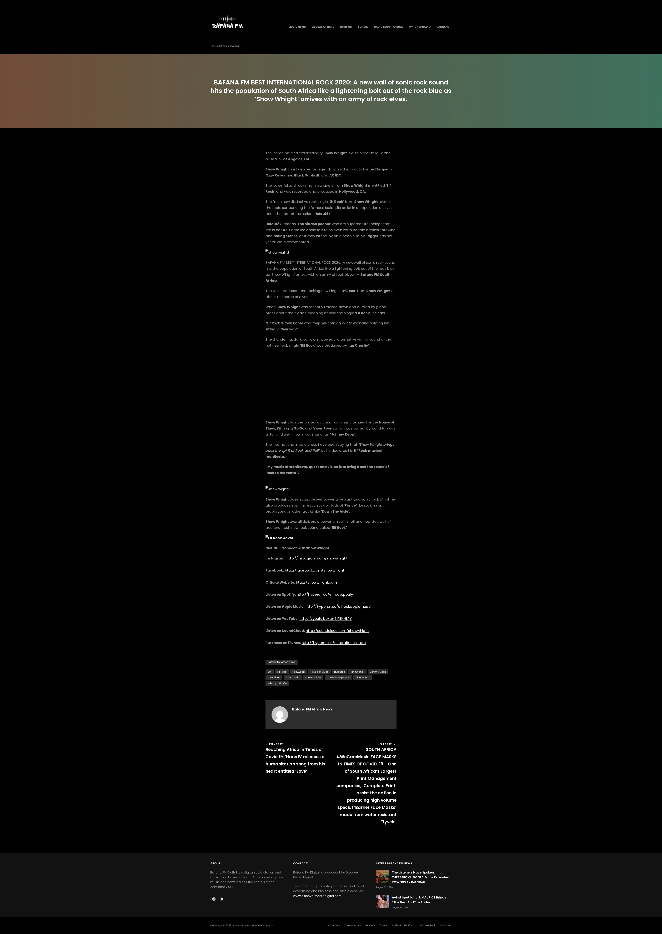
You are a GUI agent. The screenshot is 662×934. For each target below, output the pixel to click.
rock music (292, 677)
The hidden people (338, 677)
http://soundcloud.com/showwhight (337, 630)
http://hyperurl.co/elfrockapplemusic (338, 606)
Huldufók (339, 672)
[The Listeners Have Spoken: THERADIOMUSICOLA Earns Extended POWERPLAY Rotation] (382, 876)
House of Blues (319, 672)
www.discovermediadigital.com (317, 896)
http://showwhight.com (316, 582)
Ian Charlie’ (357, 672)
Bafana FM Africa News (281, 662)
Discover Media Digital (260, 925)
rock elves (274, 677)
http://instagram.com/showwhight (317, 558)
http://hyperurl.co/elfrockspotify (325, 594)
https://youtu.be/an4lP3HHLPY (325, 618)
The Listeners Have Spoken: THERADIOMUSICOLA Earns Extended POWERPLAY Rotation (420, 877)
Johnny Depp (378, 672)
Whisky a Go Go (277, 683)
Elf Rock (282, 672)
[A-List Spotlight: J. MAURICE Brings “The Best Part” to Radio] (382, 901)
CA (269, 672)
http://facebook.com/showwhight (314, 570)
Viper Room (362, 677)
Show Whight (313, 677)
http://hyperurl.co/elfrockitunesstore (334, 642)
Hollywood (299, 672)
